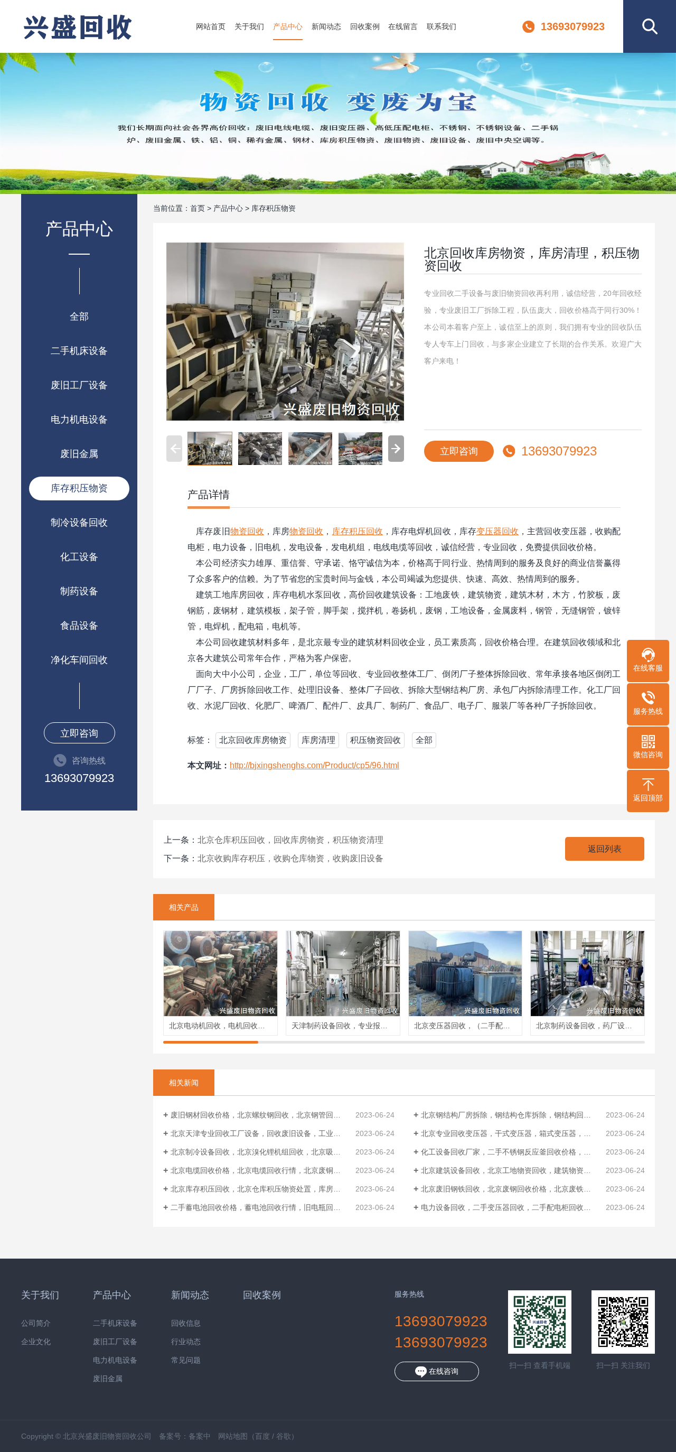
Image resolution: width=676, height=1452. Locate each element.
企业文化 (36, 1342)
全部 (79, 316)
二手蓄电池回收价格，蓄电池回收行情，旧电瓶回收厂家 (263, 1207)
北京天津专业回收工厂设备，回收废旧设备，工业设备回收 (267, 1133)
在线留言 (403, 26)
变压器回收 (497, 531)
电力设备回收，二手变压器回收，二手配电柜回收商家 (509, 1207)
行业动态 (186, 1342)
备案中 (200, 1436)
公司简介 (36, 1323)
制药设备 (79, 591)
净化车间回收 (79, 660)
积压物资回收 (375, 740)
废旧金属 (79, 454)
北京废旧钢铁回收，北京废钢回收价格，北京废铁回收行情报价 (524, 1189)
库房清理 (318, 740)
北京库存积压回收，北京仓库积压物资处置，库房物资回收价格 (274, 1189)
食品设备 (79, 625)
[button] (396, 448)
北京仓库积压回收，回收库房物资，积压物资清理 (290, 839)
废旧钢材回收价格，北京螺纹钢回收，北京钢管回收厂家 (263, 1115)
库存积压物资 (79, 488)
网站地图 (233, 1436)
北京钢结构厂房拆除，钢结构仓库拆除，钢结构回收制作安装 (521, 1115)
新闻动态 (326, 26)
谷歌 (283, 1436)
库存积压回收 (357, 531)
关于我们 (249, 26)
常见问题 (186, 1360)
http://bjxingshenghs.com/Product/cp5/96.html (314, 765)
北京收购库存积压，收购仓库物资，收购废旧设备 (290, 858)
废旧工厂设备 (79, 385)
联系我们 (441, 26)
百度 (262, 1436)
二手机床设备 (79, 351)
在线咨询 (442, 1371)
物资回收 (247, 531)
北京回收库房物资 (253, 740)
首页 (197, 208)
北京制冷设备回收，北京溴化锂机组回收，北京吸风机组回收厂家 (278, 1152)
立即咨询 (79, 733)
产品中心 (288, 26)
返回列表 (605, 848)
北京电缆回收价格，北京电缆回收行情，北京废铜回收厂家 (267, 1170)
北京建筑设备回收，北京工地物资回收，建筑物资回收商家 (517, 1170)
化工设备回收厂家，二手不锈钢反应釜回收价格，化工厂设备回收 (528, 1152)
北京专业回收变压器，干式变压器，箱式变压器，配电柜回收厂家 (528, 1133)
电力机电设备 (79, 419)
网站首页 (211, 26)
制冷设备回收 (79, 522)
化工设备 (79, 557)
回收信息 (186, 1323)
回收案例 (365, 26)
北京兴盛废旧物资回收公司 (77, 26)
